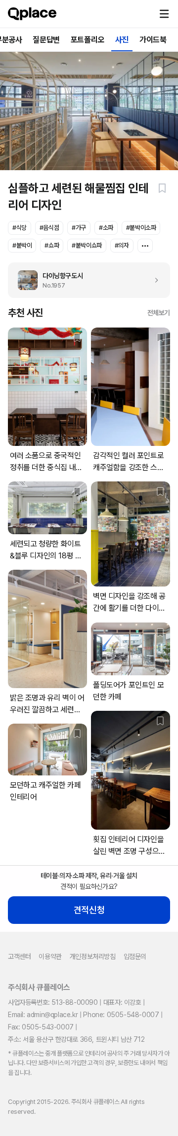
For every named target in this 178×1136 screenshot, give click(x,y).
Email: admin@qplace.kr (43, 1015)
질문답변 (46, 39)
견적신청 (89, 910)
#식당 (19, 227)
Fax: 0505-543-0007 (41, 1027)
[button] (164, 14)
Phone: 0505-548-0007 (121, 1015)
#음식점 (49, 227)
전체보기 (158, 313)
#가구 (79, 227)
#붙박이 (22, 245)
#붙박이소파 (141, 227)
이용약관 (50, 956)
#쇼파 (51, 245)
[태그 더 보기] (145, 246)
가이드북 (152, 39)
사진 (122, 39)
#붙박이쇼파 (87, 245)
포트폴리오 (87, 39)
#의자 (122, 245)
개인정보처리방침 (93, 956)
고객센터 (19, 956)
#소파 (106, 227)
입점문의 (135, 956)
